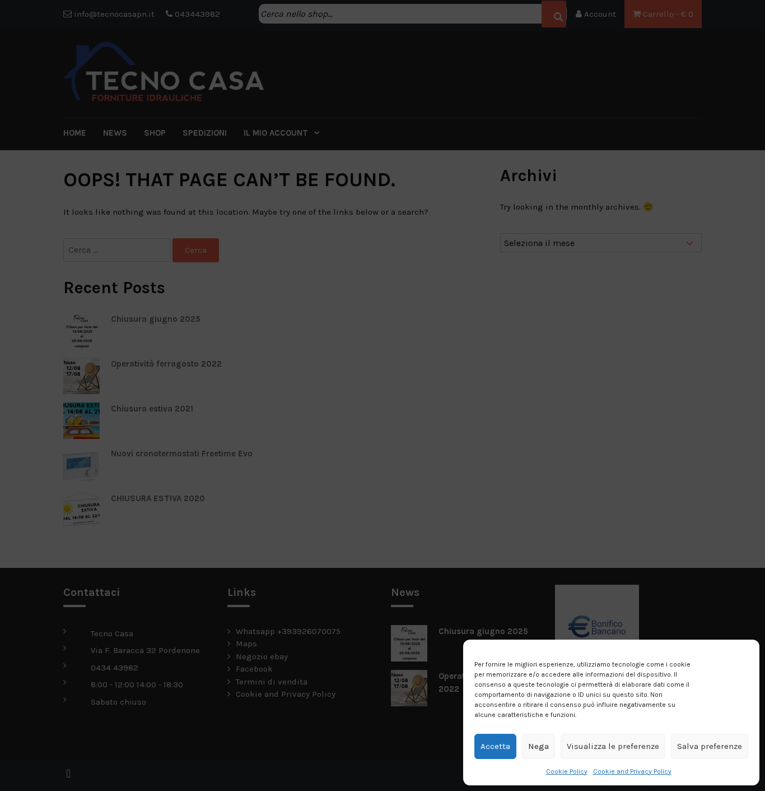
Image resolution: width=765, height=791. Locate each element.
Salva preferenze (709, 746)
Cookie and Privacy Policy (632, 771)
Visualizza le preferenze (613, 746)
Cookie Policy (566, 771)
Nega (538, 746)
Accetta (495, 746)
